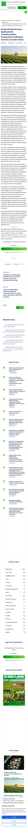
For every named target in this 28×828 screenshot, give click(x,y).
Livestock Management (11, 622)
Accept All (14, 817)
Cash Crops (8, 572)
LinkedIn (25, 235)
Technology (9, 625)
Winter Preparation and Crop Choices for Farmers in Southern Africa (17, 391)
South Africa (16, 264)
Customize (14, 821)
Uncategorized (9, 629)
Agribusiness (8, 264)
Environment (9, 585)
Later (16, 7)
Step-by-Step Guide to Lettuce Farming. (15, 412)
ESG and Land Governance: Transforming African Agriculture (16, 369)
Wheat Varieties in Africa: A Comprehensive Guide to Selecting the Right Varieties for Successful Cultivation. (16, 511)
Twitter (20, 235)
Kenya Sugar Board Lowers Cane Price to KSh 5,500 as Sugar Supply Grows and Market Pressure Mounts (13, 342)
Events (7, 592)
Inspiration (8, 612)
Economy (8, 582)
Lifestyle (8, 615)
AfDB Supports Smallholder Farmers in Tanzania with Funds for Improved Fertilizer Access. (17, 433)
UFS (22, 264)
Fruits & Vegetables (11, 605)
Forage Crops (9, 602)
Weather (8, 632)
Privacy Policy (20, 252)
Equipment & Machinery (12, 589)
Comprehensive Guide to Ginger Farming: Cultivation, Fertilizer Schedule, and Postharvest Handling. (16, 402)
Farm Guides (9, 595)
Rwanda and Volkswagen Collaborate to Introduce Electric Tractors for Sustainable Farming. (11, 277)
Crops (7, 579)
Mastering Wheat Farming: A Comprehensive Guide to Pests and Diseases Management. (16, 492)
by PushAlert (4, 8)
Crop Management (10, 575)
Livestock (8, 619)
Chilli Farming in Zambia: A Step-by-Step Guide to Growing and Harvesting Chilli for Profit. (16, 422)
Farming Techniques (11, 599)
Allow (23, 7)
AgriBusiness (11, 42)
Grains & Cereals (10, 609)
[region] (14, 816)
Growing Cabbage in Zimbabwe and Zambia (15, 501)
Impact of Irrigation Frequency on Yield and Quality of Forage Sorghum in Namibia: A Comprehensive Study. (16, 380)
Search (5, 305)
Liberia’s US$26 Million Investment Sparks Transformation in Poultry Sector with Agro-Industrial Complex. (12, 293)
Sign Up (14, 248)
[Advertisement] (14, 539)
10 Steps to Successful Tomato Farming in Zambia (16, 482)
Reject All (14, 825)
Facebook (5, 237)
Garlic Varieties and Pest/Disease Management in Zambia (13, 773)
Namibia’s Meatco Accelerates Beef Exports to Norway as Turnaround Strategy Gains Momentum (13, 349)
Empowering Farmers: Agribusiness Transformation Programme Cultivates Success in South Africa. (16, 458)
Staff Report (4, 42)
